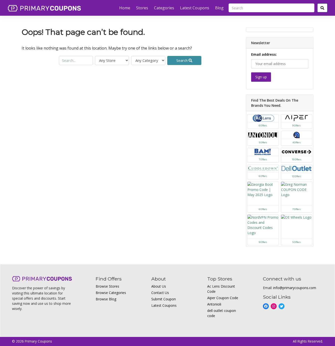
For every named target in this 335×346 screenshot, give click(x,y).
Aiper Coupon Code (222, 297)
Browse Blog (106, 299)
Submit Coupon (163, 299)
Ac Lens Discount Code (221, 289)
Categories (164, 8)
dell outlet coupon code (221, 313)
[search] (322, 8)
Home (124, 8)
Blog (219, 8)
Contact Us (160, 292)
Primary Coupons (38, 341)
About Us (158, 286)
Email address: (264, 54)
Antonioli (214, 304)
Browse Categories (111, 292)
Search (182, 60)
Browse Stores (107, 286)
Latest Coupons (194, 8)
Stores (142, 8)
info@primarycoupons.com (294, 287)
